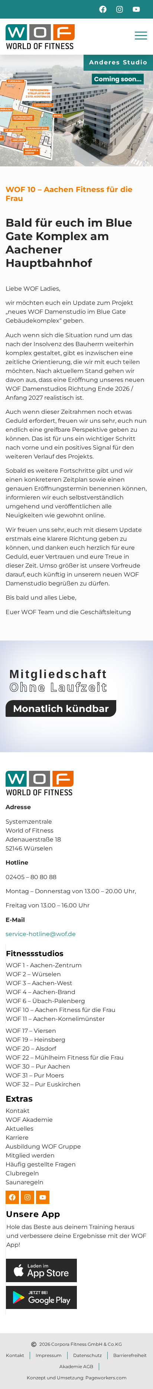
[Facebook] (102, 9)
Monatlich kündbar (61, 708)
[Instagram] (119, 9)
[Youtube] (136, 9)
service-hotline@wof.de (41, 934)
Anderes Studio (118, 62)
